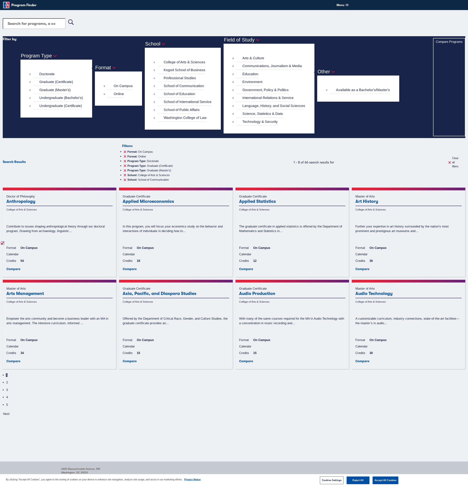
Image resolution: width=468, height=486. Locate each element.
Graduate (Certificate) (56, 82)
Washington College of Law (185, 118)
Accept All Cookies (385, 480)
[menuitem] (58, 74)
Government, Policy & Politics (265, 90)
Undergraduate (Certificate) (60, 106)
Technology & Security (260, 122)
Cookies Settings (331, 480)
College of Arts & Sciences (184, 62)
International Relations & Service (268, 98)
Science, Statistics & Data (262, 114)
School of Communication (184, 86)
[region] (234, 480)
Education (250, 74)
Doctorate (47, 74)
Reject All (357, 480)
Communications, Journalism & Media (272, 66)
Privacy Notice (192, 479)
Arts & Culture (253, 58)
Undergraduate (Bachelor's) (61, 98)
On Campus (123, 86)
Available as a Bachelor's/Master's (363, 90)
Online (119, 94)
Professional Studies (180, 78)
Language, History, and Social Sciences (273, 106)
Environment (252, 82)
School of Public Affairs (182, 110)
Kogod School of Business (184, 70)
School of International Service (188, 102)
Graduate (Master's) (55, 90)
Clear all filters (455, 162)
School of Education (179, 94)
